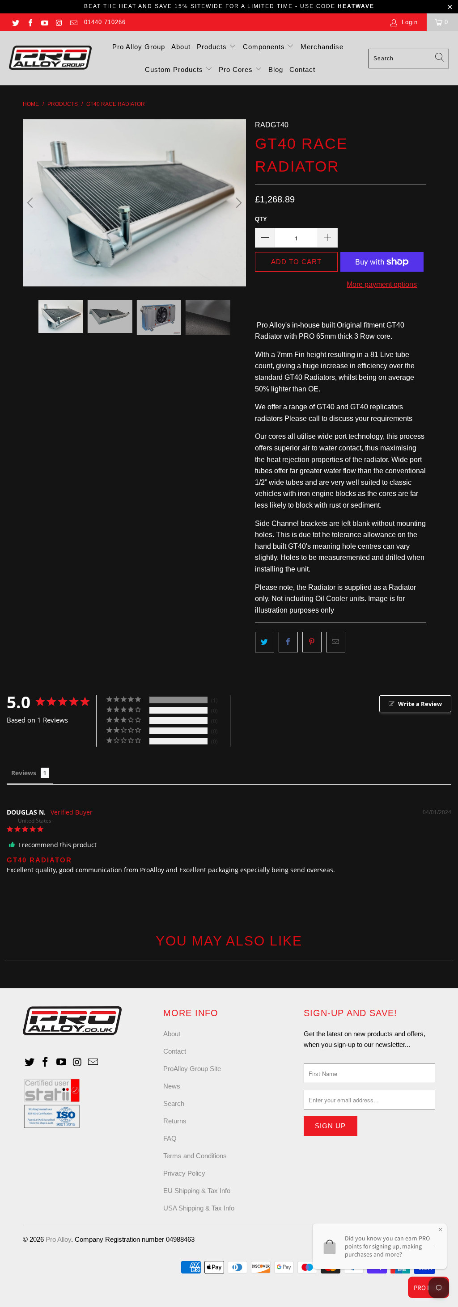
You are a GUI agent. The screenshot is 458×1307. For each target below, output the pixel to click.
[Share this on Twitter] (264, 642)
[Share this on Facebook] (288, 642)
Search (173, 1103)
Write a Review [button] (420, 704)
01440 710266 (105, 22)
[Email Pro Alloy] (73, 22)
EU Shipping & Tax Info (196, 1190)
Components (265, 46)
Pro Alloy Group (138, 46)
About (181, 46)
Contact (302, 69)
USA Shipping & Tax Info (198, 1208)
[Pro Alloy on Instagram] (59, 22)
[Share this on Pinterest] (312, 642)
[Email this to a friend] (335, 642)
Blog (275, 69)
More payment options (382, 284)
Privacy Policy (184, 1173)
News (171, 1086)
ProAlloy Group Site (192, 1068)
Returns (175, 1121)
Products (213, 46)
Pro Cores (237, 69)
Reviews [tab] (23, 773)
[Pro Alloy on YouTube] (44, 22)
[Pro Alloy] (50, 58)
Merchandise (322, 46)
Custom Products (175, 69)
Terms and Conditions (195, 1156)
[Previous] (31, 202)
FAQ (170, 1138)
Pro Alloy (58, 1239)
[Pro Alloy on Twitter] (15, 22)
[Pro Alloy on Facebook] (29, 22)
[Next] (237, 202)
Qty (261, 219)
